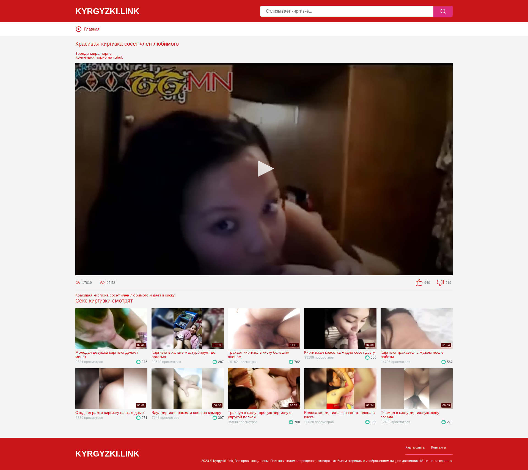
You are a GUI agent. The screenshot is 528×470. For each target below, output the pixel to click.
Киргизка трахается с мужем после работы (412, 354)
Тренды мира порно (93, 53)
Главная (92, 29)
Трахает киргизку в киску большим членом (259, 354)
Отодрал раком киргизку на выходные (109, 412)
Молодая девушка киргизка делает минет (106, 354)
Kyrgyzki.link (107, 11)
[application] (264, 169)
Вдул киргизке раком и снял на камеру (186, 412)
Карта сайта (415, 447)
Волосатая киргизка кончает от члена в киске (339, 414)
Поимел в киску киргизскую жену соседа (410, 414)
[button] (264, 168)
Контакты (438, 447)
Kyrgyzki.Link (107, 454)
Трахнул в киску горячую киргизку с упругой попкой (259, 414)
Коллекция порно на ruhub (99, 57)
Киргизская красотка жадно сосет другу (339, 352)
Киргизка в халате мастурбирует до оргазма (183, 354)
